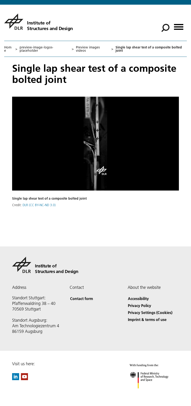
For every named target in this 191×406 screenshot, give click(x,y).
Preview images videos (88, 49)
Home (7, 49)
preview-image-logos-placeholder (36, 49)
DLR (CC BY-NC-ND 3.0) (39, 205)
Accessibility (138, 298)
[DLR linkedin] (15, 378)
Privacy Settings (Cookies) (150, 312)
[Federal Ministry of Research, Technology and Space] (153, 393)
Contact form (81, 298)
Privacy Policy (139, 305)
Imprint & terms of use (147, 319)
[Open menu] (179, 25)
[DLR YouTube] (24, 378)
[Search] (166, 27)
